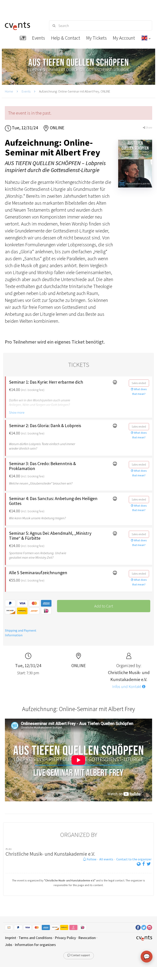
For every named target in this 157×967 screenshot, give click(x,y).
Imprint (10, 937)
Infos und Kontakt (127, 686)
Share (148, 127)
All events (106, 859)
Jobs (8, 944)
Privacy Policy (65, 937)
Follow (91, 859)
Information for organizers (35, 944)
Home (9, 91)
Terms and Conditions (35, 937)
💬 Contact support (78, 955)
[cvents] (23, 25)
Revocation (87, 937)
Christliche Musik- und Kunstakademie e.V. (50, 854)
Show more (17, 412)
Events (26, 91)
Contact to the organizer (133, 859)
